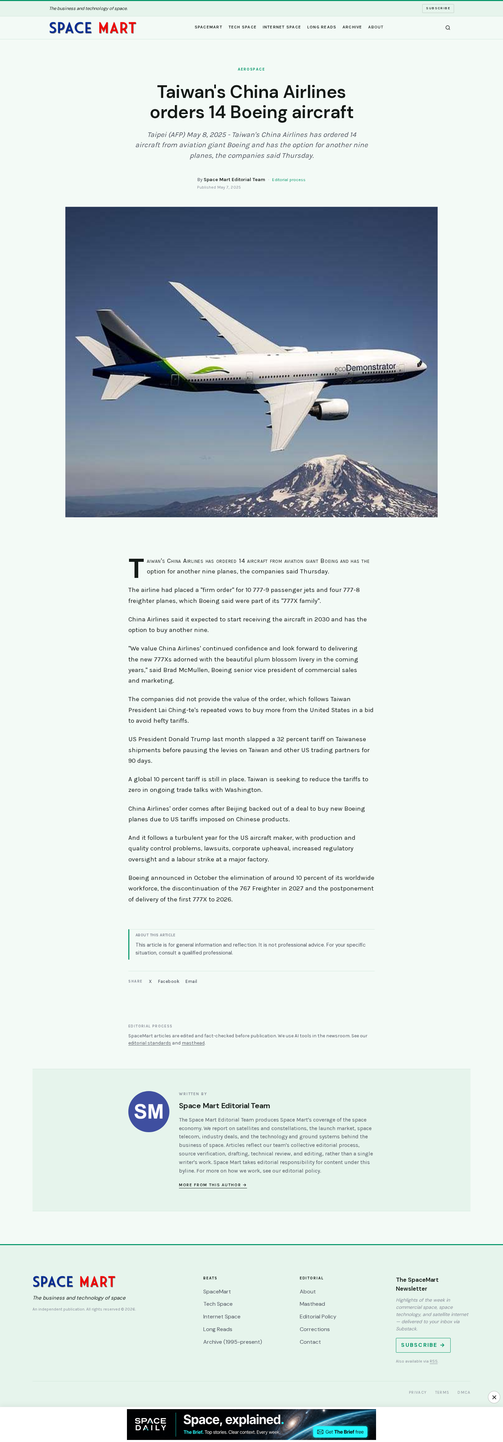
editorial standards (149, 1043)
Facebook (168, 981)
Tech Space (243, 27)
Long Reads (322, 27)
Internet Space (282, 27)
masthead (193, 1043)
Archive (352, 27)
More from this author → (213, 1184)
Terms (442, 1392)
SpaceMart (208, 27)
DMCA (463, 1392)
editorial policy (301, 1170)
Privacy (418, 1392)
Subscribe (438, 8)
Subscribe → (423, 1345)
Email (191, 981)
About (376, 27)
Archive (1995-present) (232, 1341)
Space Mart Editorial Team (234, 179)
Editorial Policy (318, 1316)
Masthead (312, 1303)
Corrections (315, 1329)
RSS (434, 1361)
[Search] (448, 28)
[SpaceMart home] (93, 27)
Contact (310, 1341)
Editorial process (289, 179)
